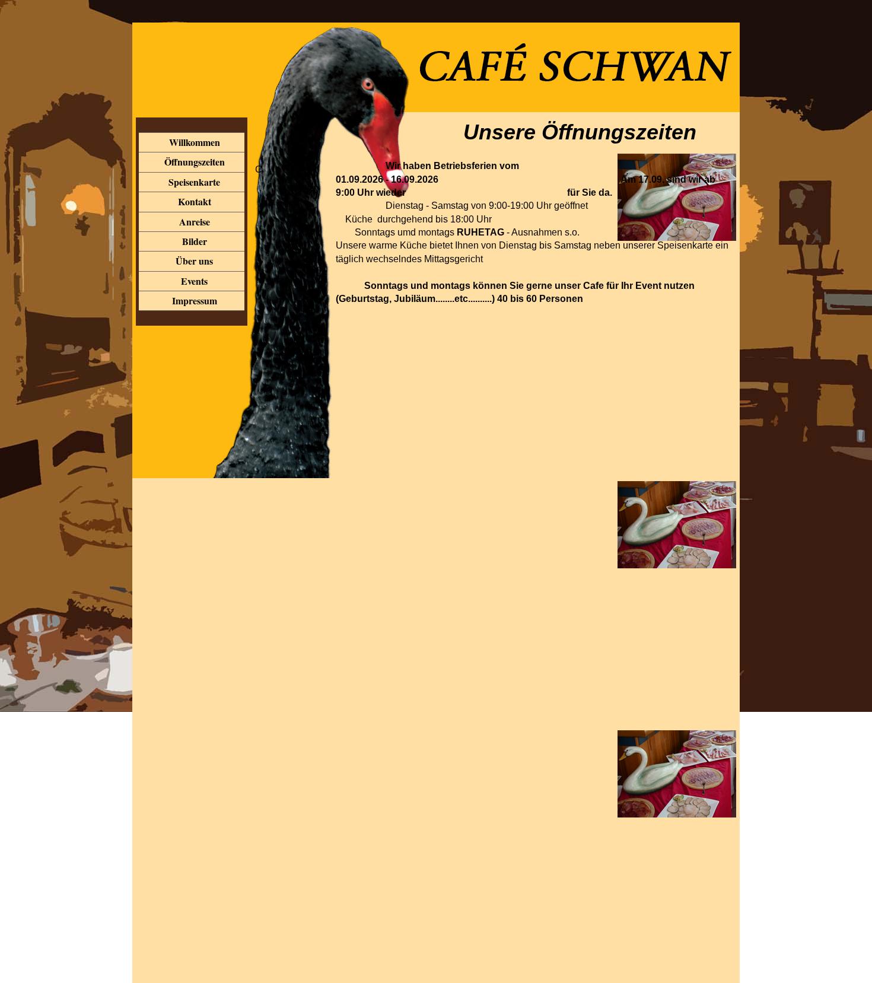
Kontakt (194, 201)
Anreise (194, 221)
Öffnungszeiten (194, 161)
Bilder (194, 241)
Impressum (194, 300)
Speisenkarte (194, 182)
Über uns (194, 261)
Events (194, 281)
